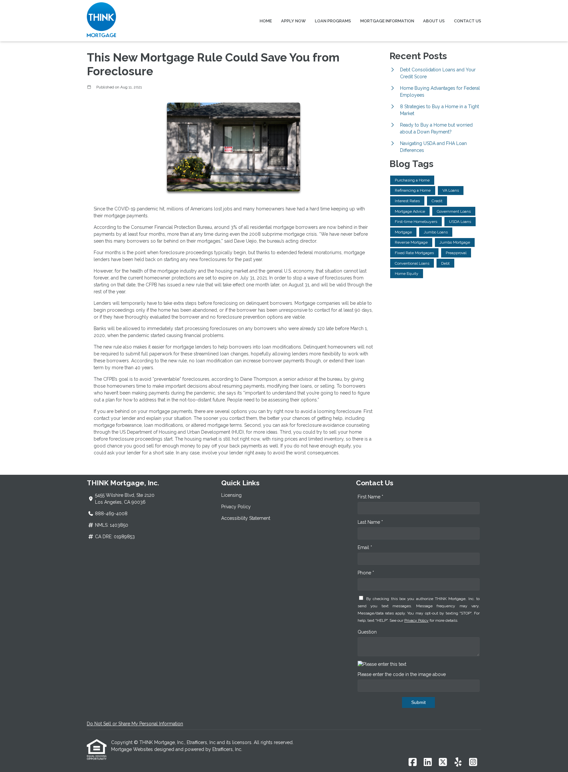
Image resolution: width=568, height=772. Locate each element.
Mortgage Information (387, 20)
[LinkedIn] (428, 762)
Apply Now (293, 20)
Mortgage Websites (132, 749)
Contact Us (467, 20)
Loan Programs (333, 20)
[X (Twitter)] (443, 762)
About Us (434, 20)
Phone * (366, 572)
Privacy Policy (236, 506)
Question (367, 632)
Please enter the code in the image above (402, 674)
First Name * (370, 496)
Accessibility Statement (245, 518)
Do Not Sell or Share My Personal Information (135, 723)
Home (266, 20)
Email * (365, 547)
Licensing (231, 495)
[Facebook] (412, 762)
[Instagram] (473, 762)
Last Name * (370, 522)
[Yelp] (458, 762)
